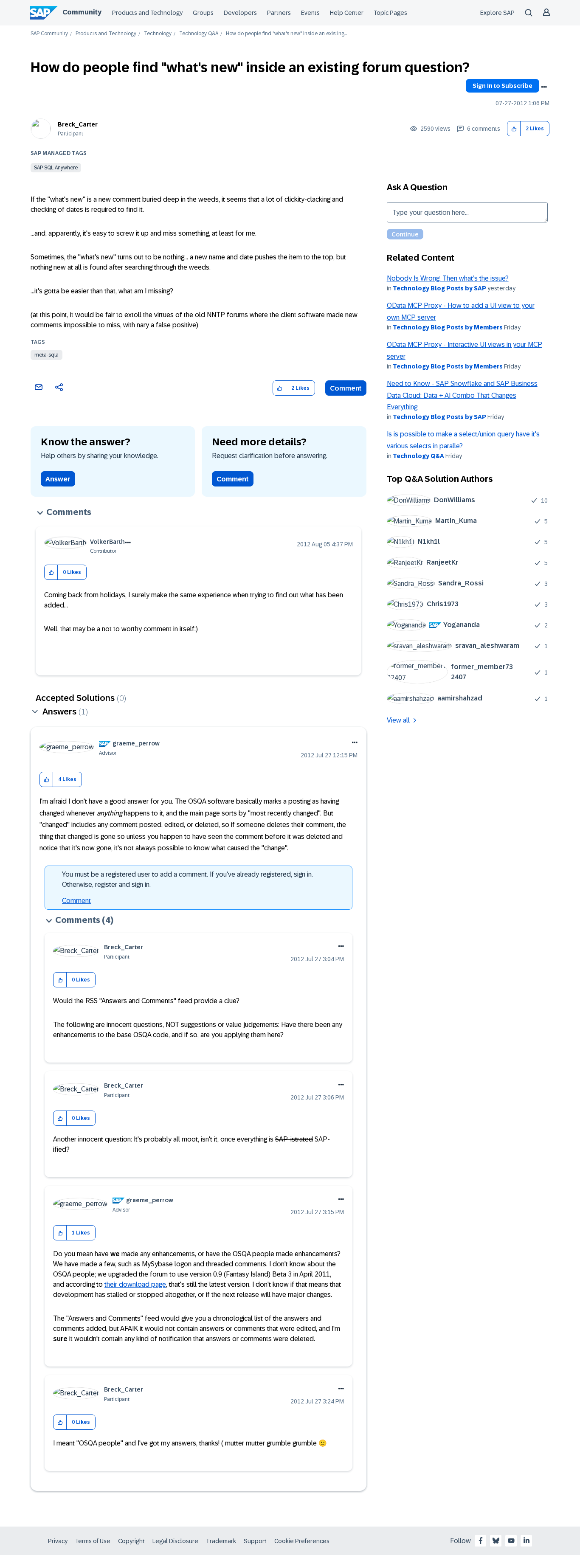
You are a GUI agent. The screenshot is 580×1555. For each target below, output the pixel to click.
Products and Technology (147, 12)
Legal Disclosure (175, 1541)
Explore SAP (497, 12)
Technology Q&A (198, 34)
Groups (203, 12)
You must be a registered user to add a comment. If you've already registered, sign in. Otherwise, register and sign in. (187, 879)
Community (81, 12)
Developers (240, 12)
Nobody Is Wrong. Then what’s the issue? (448, 278)
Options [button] (544, 87)
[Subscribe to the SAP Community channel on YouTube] (511, 1540)
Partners (279, 12)
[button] (514, 128)
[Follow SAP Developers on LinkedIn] (526, 1540)
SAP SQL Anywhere (56, 168)
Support (255, 1541)
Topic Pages (390, 12)
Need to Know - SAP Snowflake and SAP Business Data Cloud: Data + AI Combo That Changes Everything (462, 395)
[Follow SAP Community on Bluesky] (496, 1540)
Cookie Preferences (301, 1541)
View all (398, 720)
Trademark (221, 1541)
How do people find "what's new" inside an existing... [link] (286, 34)
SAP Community (49, 34)
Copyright (131, 1541)
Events (310, 12)
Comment (346, 388)
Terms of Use (92, 1541)
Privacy (58, 1541)
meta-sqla (46, 355)
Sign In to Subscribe (502, 85)
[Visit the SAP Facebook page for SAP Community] (480, 1540)
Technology (158, 34)
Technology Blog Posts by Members (448, 327)
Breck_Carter (78, 124)
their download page (135, 1284)
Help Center (346, 12)
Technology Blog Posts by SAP (439, 288)
